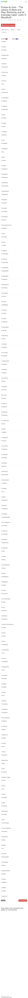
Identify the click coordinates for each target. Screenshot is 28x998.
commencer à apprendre (9, 25)
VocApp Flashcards (5, 996)
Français (3, 900)
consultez (4, 32)
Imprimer (13, 29)
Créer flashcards (22, 900)
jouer (19, 29)
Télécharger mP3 (5, 29)
